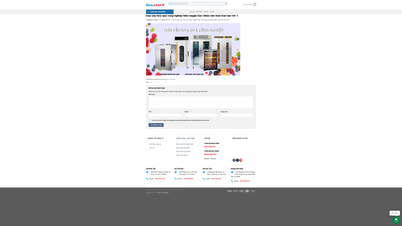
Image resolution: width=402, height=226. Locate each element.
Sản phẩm (170, 189)
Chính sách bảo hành (183, 151)
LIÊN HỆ (212, 11)
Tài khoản (149, 189)
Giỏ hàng (163, 189)
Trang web (224, 111)
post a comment (170, 79)
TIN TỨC (206, 11)
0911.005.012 (160, 178)
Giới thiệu (182, 189)
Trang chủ (192, 11)
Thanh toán (156, 189)
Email (187, 111)
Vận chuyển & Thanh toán (184, 144)
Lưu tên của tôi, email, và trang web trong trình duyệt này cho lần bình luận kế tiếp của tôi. (180, 120)
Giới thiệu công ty (155, 144)
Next (148, 82)
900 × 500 (171, 20)
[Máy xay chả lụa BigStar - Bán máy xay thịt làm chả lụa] (155, 5)
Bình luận (152, 94)
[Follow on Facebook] (234, 160)
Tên (150, 111)
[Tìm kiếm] (226, 3)
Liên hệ (151, 148)
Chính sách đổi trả (182, 155)
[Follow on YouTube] (240, 160)
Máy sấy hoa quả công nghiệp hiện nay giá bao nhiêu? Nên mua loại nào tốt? (203, 20)
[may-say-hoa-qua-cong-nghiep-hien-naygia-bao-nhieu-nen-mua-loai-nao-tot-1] (193, 49)
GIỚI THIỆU (199, 11)
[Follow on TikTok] (237, 160)
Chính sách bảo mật (182, 148)
